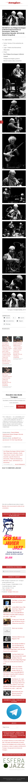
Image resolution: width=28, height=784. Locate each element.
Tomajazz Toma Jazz (13, 591)
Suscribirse (21, 406)
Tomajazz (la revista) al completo (12, 421)
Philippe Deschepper (12, 425)
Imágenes (13, 419)
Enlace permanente (20, 464)
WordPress (19, 779)
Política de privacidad (7, 778)
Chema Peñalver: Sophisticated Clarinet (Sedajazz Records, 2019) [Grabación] (13, 434)
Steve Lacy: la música (17, 628)
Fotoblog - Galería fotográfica (15, 418)
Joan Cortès (14, 424)
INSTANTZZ (19, 419)
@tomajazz (9, 590)
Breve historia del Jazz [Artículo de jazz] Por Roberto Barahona (17, 693)
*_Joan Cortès (7, 419)
